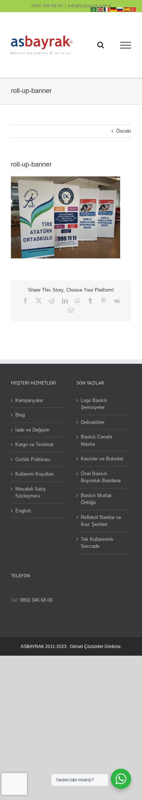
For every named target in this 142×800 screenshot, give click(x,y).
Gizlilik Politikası (33, 459)
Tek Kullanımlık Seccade (97, 542)
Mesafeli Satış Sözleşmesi (30, 492)
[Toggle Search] (100, 44)
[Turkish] (133, 9)
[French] (107, 9)
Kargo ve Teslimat (34, 444)
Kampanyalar (29, 400)
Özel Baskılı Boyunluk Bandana (101, 477)
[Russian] (120, 9)
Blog (20, 415)
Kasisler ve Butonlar (102, 458)
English (23, 511)
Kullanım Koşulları (34, 474)
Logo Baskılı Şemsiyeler (94, 404)
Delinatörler (92, 422)
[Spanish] (126, 9)
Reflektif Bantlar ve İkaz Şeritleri (101, 521)
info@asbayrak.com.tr (89, 5)
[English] (100, 9)
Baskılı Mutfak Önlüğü (96, 499)
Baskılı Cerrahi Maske (96, 440)
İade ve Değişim (32, 430)
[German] (113, 9)
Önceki (123, 131)
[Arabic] (94, 9)
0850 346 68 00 (47, 5)
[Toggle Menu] (125, 45)
